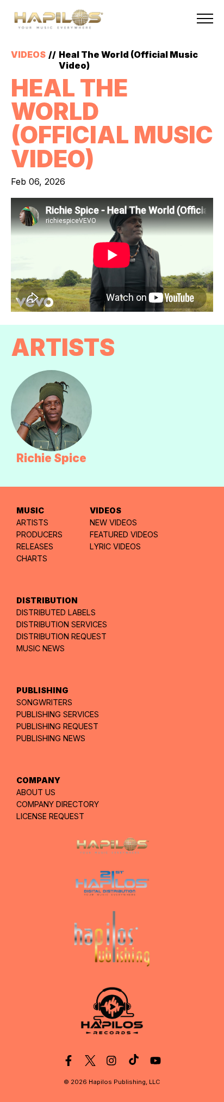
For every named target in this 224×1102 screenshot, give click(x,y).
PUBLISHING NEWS (50, 738)
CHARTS (31, 558)
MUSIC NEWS (40, 648)
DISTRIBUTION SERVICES (61, 624)
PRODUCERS (39, 534)
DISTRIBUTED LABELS (56, 612)
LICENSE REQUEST (50, 816)
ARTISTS (32, 522)
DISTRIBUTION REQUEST (61, 636)
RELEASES (34, 546)
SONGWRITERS (44, 702)
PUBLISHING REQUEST (57, 726)
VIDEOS (28, 54)
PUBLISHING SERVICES (57, 714)
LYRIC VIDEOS (115, 546)
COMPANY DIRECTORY (57, 804)
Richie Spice (51, 458)
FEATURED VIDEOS (124, 534)
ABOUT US (35, 792)
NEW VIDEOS (113, 522)
